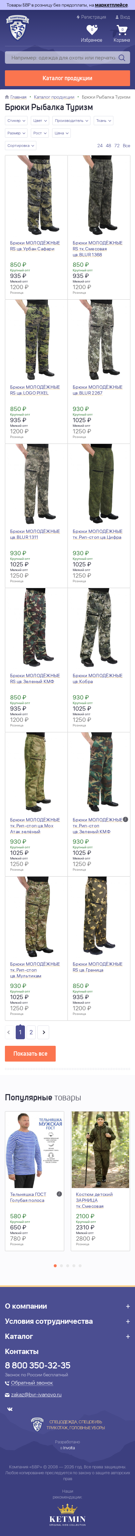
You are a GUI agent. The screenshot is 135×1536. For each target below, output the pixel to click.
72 (117, 145)
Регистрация (93, 17)
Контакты (22, 1351)
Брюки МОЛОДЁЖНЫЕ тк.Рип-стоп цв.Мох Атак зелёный (35, 825)
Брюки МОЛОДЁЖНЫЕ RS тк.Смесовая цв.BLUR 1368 (98, 248)
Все (126, 145)
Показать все (30, 1054)
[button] (55, 1265)
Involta (69, 1447)
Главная (18, 97)
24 (100, 145)
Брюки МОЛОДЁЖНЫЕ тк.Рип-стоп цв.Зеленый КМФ (98, 825)
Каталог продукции (67, 78)
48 (108, 145)
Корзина (122, 35)
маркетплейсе (111, 5)
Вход (125, 17)
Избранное (91, 35)
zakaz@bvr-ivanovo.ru (36, 1395)
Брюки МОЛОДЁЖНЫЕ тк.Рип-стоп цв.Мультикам (35, 969)
